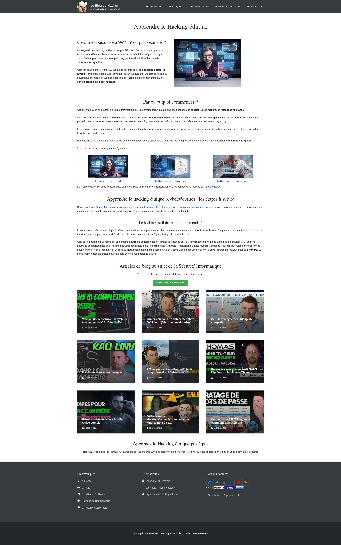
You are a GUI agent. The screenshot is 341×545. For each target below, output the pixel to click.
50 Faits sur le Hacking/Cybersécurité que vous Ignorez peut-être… (168, 419)
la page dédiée (213, 186)
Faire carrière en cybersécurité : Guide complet (103, 421)
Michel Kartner (90, 327)
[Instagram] (224, 482)
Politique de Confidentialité (96, 501)
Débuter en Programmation (161, 487)
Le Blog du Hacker (104, 5)
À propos (87, 481)
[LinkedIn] (231, 482)
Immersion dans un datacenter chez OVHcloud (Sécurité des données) (170, 320)
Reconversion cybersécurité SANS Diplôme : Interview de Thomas (234, 371)
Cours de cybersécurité (94, 507)
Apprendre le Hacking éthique (162, 494)
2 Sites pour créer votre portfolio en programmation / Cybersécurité (170, 371)
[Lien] (82, 6)
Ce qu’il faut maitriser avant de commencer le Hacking (124, 207)
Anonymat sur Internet (158, 481)
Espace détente (232, 495)
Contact (86, 487)
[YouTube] (238, 482)
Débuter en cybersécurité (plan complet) (231, 320)
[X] (217, 482)
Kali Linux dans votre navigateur (103, 372)
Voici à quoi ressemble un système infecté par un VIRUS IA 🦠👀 (105, 320)
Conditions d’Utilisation (94, 494)
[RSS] (245, 482)
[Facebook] (209, 482)
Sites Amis (213, 495)
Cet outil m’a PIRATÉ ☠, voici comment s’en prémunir (230, 421)
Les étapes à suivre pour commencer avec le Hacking (184, 207)
